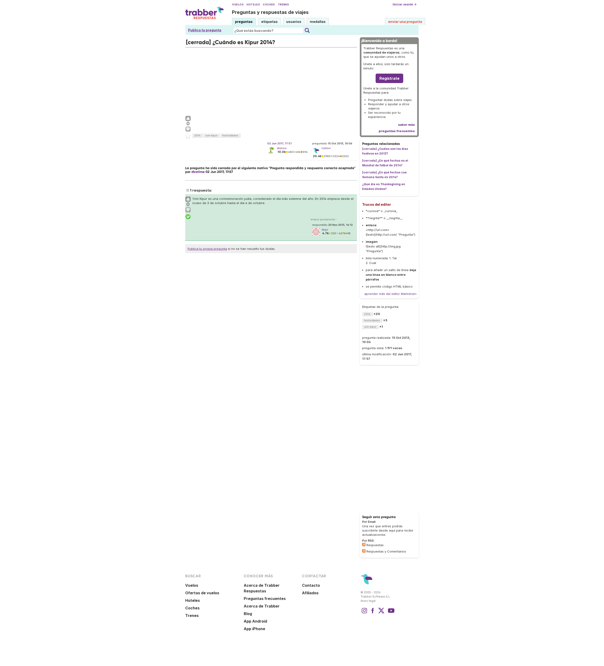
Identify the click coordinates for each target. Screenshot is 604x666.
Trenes (283, 4)
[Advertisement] (271, 80)
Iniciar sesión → (404, 4)
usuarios (293, 22)
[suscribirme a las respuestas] (363, 544)
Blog (248, 613)
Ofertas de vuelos (202, 593)
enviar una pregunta (405, 22)
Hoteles (253, 4)
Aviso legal (368, 601)
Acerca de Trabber (262, 606)
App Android (255, 621)
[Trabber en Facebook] (373, 613)
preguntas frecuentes (397, 131)
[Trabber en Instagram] (364, 613)
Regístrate (389, 78)
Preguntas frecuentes (265, 598)
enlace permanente (322, 219)
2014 (197, 135)
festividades (230, 135)
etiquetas (269, 22)
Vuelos (237, 4)
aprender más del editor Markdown (390, 294)
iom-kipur (211, 135)
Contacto (311, 585)
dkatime (282, 148)
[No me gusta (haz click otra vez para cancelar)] (188, 129)
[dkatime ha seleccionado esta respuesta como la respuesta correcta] (188, 217)
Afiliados (310, 593)
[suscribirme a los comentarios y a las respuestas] (363, 551)
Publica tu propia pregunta (207, 249)
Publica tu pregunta (204, 30)
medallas (318, 22)
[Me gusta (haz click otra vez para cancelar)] (188, 118)
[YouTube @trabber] (390, 613)
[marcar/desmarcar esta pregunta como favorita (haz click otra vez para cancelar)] (188, 136)
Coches (269, 4)
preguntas (244, 22)
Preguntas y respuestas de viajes (270, 12)
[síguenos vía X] (381, 613)
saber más (406, 124)
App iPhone (254, 628)
